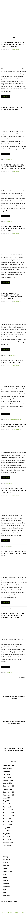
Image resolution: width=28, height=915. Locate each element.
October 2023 (7, 768)
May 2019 (6, 834)
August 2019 (7, 825)
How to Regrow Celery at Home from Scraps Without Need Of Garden (13, 166)
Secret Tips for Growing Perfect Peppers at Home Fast (13, 553)
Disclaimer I (20, 911)
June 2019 (6, 831)
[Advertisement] (14, 20)
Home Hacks (16, 419)
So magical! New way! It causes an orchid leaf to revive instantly (12, 44)
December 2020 (8, 792)
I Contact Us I (13, 911)
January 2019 (7, 846)
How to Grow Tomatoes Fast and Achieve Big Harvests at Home (12, 615)
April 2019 (6, 837)
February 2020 (8, 810)
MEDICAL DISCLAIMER (9, 902)
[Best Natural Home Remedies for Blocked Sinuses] (14, 713)
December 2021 (8, 786)
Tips (15, 102)
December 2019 (8, 813)
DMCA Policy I (10, 912)
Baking (5, 857)
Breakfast (6, 860)
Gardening (12, 102)
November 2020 (8, 795)
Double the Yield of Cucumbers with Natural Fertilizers (13, 228)
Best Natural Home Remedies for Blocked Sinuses (14, 722)
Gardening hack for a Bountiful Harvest (12, 361)
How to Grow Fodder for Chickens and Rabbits (13, 426)
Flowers (7, 102)
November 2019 (8, 816)
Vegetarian (7, 896)
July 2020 (6, 798)
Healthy (5, 869)
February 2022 (8, 780)
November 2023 (8, 765)
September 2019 (8, 822)
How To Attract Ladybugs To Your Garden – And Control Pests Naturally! (12, 296)
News (5, 878)
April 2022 (6, 774)
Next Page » (23, 677)
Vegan (5, 893)
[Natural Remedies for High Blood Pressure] (14, 688)
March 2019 (7, 840)
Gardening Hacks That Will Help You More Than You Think (13, 490)
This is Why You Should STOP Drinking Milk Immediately (14, 749)
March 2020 (7, 807)
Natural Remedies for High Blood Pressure (14, 697)
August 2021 (7, 789)
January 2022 (7, 783)
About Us (24, 912)
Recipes (6, 884)
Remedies (6, 887)
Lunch (5, 875)
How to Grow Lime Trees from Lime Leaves (13, 108)
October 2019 (7, 819)
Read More (6, 96)
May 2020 (6, 801)
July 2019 (6, 828)
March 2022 (7, 777)
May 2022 (6, 771)
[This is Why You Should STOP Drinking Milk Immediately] (14, 738)
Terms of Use (17, 912)
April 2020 (6, 804)
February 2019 (8, 843)
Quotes (5, 881)
